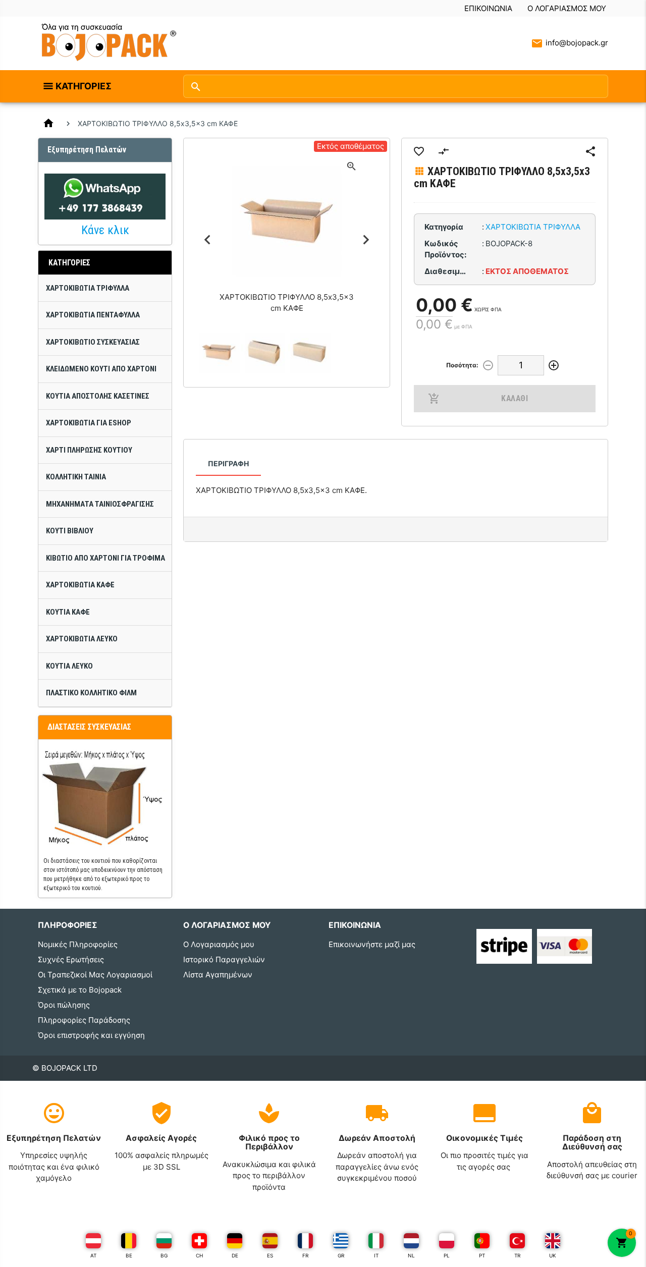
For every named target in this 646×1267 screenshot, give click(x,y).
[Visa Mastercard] (564, 945)
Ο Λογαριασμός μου (566, 8)
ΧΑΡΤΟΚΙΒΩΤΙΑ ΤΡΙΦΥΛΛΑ (87, 288)
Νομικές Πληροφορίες (78, 944)
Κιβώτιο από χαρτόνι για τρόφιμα (105, 558)
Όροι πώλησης (64, 1005)
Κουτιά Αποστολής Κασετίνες (97, 396)
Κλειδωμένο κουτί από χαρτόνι (101, 368)
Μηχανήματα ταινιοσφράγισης (100, 504)
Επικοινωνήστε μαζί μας (372, 944)
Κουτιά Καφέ (68, 612)
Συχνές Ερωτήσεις (71, 959)
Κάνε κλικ (105, 230)
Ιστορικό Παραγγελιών (224, 959)
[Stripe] (503, 945)
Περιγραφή (228, 463)
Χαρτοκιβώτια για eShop (88, 422)
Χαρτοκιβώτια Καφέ (80, 584)
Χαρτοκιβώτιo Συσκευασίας (93, 342)
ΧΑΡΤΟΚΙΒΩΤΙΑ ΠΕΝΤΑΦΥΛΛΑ (93, 314)
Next (366, 240)
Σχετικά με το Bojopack (80, 990)
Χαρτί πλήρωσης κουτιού (89, 450)
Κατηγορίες (84, 86)
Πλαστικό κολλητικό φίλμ (91, 692)
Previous (207, 240)
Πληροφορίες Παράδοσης (84, 1020)
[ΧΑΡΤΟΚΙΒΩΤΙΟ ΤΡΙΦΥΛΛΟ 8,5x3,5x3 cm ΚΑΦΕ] (218, 352)
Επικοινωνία (488, 8)
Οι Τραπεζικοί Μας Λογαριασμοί (95, 974)
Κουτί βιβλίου (69, 530)
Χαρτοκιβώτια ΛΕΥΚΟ (82, 638)
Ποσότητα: (462, 365)
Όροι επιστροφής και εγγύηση (91, 1035)
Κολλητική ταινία (76, 476)
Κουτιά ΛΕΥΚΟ (69, 666)
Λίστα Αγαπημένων (217, 974)
